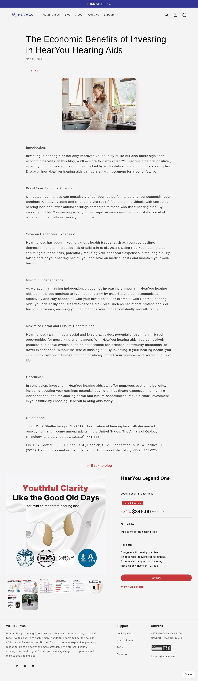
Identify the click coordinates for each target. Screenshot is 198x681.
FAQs (120, 647)
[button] (110, 14)
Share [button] (35, 70)
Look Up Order (125, 633)
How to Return (125, 640)
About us (122, 654)
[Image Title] (9, 666)
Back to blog (101, 466)
